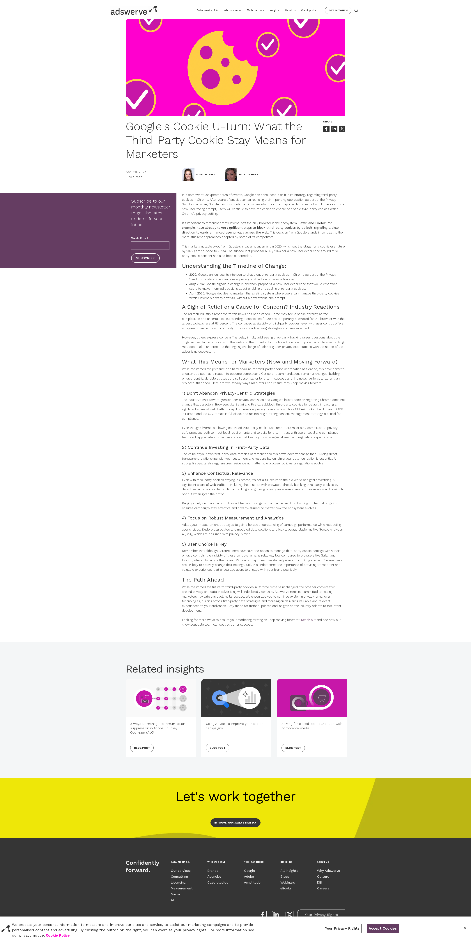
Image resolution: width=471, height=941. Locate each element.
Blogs (284, 876)
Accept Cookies (383, 928)
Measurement (182, 888)
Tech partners (255, 10)
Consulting (179, 876)
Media (175, 894)
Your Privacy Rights (321, 915)
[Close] (465, 928)
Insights (274, 10)
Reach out (308, 620)
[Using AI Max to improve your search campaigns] (236, 698)
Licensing (178, 882)
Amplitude (252, 882)
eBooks (286, 888)
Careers (323, 888)
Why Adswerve (328, 870)
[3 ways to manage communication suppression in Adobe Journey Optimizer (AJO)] (161, 698)
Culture (323, 876)
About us (290, 10)
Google (249, 870)
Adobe (249, 876)
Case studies (217, 882)
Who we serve (232, 10)
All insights (289, 870)
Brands (212, 870)
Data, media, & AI (207, 10)
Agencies (214, 876)
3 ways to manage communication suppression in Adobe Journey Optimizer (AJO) (157, 728)
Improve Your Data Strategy (235, 822)
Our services (181, 870)
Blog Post (142, 747)
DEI (319, 882)
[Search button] (356, 10)
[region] (235, 929)
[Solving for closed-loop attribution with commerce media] (312, 698)
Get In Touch (338, 10)
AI (172, 900)
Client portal (309, 10)
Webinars (287, 882)
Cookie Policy (58, 935)
